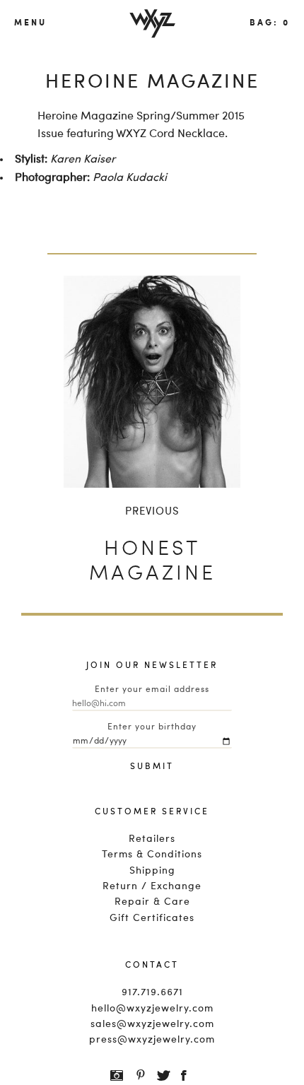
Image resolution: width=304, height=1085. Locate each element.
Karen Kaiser (82, 159)
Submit (152, 767)
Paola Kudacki (130, 178)
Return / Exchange (152, 886)
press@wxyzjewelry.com (152, 1040)
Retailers (152, 839)
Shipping (152, 871)
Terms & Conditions (152, 855)
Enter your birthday (152, 727)
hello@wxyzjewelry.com (152, 1009)
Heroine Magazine (85, 116)
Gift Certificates (152, 918)
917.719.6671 (152, 992)
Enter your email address (152, 690)
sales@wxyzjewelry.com (152, 1024)
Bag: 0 (270, 22)
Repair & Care (152, 902)
